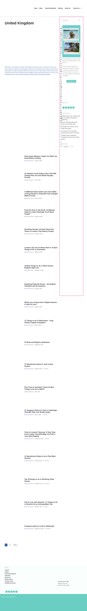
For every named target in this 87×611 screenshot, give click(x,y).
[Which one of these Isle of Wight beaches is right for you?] (14, 304)
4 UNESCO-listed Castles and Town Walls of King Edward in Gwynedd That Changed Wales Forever (41, 194)
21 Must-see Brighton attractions (37, 342)
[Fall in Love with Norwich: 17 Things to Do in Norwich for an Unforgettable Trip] (14, 504)
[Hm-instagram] (73, 107)
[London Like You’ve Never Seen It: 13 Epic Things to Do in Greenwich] (14, 250)
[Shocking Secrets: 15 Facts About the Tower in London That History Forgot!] (14, 231)
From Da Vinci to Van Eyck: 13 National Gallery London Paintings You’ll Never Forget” (39, 212)
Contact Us (76, 8)
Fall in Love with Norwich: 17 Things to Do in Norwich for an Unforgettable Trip (41, 503)
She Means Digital (65, 585)
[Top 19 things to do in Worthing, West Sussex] (14, 481)
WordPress (13, 596)
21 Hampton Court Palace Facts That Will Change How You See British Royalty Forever (40, 175)
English (66, 146)
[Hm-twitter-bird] (66, 107)
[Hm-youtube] (68, 107)
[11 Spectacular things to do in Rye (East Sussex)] (14, 458)
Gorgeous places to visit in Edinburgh (39, 526)
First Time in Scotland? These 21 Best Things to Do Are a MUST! (39, 388)
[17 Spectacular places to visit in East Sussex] (14, 366)
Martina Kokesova (29, 160)
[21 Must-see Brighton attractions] (14, 343)
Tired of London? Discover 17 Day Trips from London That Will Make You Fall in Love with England (39, 434)
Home (35, 8)
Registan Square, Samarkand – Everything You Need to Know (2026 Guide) (70, 137)
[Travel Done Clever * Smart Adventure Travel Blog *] (11, 8)
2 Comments (46, 460)
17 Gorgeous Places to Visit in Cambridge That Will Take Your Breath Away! (40, 411)
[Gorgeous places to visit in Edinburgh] (14, 527)
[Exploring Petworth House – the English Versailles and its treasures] (14, 286)
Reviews (60, 8)
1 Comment (45, 368)
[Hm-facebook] (63, 107)
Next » (15, 545)
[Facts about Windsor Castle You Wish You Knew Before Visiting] (14, 158)
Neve (67, 583)
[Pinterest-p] (71, 107)
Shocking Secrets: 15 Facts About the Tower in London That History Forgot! (39, 230)
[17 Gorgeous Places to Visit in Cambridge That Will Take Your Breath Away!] (14, 412)
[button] (42, 8)
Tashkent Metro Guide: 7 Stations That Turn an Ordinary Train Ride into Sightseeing (71, 117)
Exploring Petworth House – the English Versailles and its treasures (40, 285)
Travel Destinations (50, 8)
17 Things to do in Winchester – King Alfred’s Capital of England (38, 321)
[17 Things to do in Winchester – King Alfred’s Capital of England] (14, 323)
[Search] (81, 8)
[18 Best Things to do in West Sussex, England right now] (14, 268)
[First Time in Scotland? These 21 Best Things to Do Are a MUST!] (14, 389)
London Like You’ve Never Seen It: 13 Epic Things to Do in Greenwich (40, 248)
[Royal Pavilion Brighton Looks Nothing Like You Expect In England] (32, 87)
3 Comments (48, 528)
